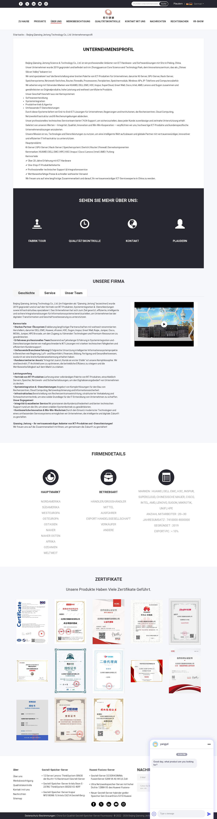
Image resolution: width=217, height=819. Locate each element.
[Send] (209, 813)
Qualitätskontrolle (107, 21)
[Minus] (209, 744)
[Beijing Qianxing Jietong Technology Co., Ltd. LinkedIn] (34, 4)
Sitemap (17, 798)
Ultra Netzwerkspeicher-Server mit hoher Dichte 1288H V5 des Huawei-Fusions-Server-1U (112, 786)
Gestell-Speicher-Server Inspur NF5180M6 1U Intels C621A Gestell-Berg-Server (64, 794)
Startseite (18, 34)
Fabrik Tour (37, 241)
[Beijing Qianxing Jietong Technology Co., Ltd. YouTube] (40, 4)
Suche (163, 4)
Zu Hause (23, 21)
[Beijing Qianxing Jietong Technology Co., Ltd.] (108, 14)
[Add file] (154, 813)
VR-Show (198, 21)
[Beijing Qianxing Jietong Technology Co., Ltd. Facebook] (21, 4)
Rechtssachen (179, 21)
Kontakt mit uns (135, 21)
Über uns (56, 21)
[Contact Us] (132, 225)
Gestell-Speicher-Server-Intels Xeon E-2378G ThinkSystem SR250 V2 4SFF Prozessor (63, 785)
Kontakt (132, 241)
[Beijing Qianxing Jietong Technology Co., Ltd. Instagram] (46, 4)
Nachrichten (158, 21)
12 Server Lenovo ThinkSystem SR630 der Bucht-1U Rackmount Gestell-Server (64, 777)
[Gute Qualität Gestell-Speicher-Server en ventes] (32, 622)
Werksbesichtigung (78, 21)
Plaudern (178, 3)
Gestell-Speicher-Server (55, 770)
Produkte (40, 21)
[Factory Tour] (37, 225)
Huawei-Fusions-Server (102, 770)
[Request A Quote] (180, 224)
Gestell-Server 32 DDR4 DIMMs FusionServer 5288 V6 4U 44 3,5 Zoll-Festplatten (109, 777)
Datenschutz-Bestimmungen (40, 815)
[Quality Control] (85, 225)
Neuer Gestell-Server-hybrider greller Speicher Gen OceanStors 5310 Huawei (111, 794)
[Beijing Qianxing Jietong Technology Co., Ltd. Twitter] (27, 4)
